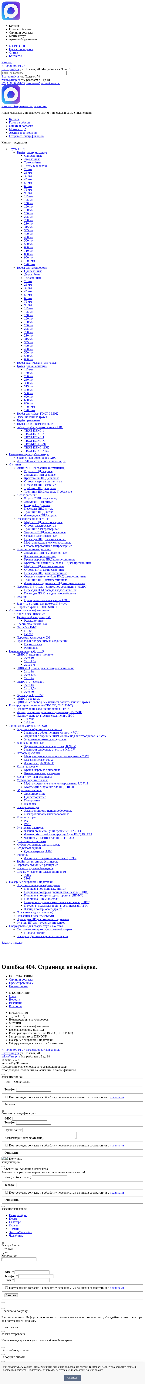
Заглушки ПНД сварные (40, 474)
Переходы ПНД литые (38, 508)
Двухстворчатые (34, 793)
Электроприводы (28, 807)
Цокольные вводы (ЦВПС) (26, 651)
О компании (17, 45)
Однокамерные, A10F (38, 851)
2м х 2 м (29, 664)
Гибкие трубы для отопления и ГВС (40, 427)
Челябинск (16, 1235)
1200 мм (29, 264)
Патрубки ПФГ (26, 627)
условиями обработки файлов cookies (81, 1370)
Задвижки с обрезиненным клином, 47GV (51, 732)
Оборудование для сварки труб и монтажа (36, 926)
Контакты (15, 56)
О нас (12, 996)
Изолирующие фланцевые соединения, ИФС (46, 715)
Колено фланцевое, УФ (31, 613)
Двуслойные (32, 159)
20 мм (28, 169)
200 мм (28, 213)
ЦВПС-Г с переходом (30, 681)
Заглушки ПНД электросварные (45, 532)
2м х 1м (29, 657)
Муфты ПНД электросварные (43, 522)
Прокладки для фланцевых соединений (42, 641)
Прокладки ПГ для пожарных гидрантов (43, 919)
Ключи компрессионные (40, 556)
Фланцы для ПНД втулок (40, 515)
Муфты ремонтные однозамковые (38, 844)
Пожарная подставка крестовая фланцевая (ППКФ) (57, 902)
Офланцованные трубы (32, 417)
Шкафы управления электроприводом (41, 871)
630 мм (28, 247)
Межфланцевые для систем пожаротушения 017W (56, 756)
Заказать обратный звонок (43, 83)
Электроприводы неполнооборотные (48, 810)
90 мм (28, 193)
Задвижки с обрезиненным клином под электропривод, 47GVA (65, 736)
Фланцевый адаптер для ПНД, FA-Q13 (49, 837)
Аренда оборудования (23, 132)
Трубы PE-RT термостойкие (35, 423)
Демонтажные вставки (31, 841)
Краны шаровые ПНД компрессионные (49, 559)
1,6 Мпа (29, 722)
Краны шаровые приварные (42, 769)
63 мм (28, 186)
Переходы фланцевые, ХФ (34, 637)
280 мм (28, 223)
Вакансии (15, 1002)
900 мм (28, 257)
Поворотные (32, 800)
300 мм (28, 383)
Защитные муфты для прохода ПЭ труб (42, 603)
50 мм (28, 182)
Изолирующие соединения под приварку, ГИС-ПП (49, 712)
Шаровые (30, 803)
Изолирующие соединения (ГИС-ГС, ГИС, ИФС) (41, 705)
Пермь (13, 1218)
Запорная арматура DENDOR (28, 725)
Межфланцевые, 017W (38, 759)
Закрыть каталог (12, 942)
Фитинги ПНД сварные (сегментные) (41, 467)
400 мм (28, 233)
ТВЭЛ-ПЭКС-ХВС (36, 450)
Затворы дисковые (28, 752)
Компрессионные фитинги (34, 549)
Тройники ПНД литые (38, 512)
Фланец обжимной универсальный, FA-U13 (52, 831)
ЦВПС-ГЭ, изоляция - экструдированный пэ (45, 668)
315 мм (28, 226)
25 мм (28, 172)
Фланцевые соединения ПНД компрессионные (54, 583)
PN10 (27, 820)
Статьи (13, 52)
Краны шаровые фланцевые (42, 773)
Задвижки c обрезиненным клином (39, 729)
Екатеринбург (10, 69)
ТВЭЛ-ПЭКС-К (34, 440)
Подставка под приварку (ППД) (45, 888)
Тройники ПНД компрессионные (45, 579)
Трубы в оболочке (35, 165)
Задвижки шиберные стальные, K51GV (49, 749)
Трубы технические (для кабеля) (37, 362)
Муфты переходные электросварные (47, 542)
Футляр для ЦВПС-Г (30, 695)
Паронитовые (33, 644)
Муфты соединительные (32, 780)
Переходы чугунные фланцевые (37, 864)
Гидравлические (34, 932)
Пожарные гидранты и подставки (31, 881)
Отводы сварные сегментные (43, 481)
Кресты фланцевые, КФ (32, 624)
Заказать (11, 1295)
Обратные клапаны (29, 790)
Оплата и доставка (21, 125)
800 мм (28, 254)
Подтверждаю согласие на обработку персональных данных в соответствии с (66, 1097)
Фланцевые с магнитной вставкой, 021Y (50, 858)
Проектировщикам (21, 49)
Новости (14, 999)
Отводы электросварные (40, 525)
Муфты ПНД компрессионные (44, 566)
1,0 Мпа (29, 719)
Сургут (13, 1225)
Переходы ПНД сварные (40, 484)
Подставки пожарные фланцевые (38, 885)
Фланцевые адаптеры (30, 827)
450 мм (28, 237)
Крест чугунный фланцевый (35, 776)
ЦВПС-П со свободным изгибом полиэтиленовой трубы (53, 702)
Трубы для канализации (32, 366)
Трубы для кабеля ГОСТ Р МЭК (37, 413)
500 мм (28, 240)
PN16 (27, 824)
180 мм (28, 210)
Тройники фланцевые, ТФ (34, 617)
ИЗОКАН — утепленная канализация (41, 461)
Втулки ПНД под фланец (40, 498)
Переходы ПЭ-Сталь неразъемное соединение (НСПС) (52, 586)
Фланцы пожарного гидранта (43, 909)
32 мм (28, 176)
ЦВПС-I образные (28, 698)
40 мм (28, 179)
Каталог (7, 62)
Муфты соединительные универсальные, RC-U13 (56, 783)
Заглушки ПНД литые (38, 501)
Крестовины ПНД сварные (41, 478)
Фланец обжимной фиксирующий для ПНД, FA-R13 (58, 834)
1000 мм (29, 260)
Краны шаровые (27, 766)
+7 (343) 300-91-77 (13, 65)
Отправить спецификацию (30, 106)
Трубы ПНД (17, 148)
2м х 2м (29, 678)
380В (27, 878)
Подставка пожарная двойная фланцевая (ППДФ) (56, 892)
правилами (117, 1097)
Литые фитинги (27, 495)
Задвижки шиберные (30, 742)
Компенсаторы (26, 817)
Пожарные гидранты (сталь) (35, 912)
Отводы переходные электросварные (48, 545)
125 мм (28, 199)
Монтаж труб (17, 129)
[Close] (3, 1074)
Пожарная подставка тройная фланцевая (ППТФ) (56, 905)
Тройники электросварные (41, 529)
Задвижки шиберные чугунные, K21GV (50, 746)
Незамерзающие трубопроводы (29, 454)
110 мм (28, 196)
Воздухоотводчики (29, 848)
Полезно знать (18, 986)
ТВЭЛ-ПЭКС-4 (34, 437)
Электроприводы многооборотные (46, 814)
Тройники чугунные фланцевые (37, 861)
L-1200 (28, 634)
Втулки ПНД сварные (38, 471)
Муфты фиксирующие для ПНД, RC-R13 (50, 786)
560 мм (28, 243)
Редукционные (33, 620)
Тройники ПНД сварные (40, 488)
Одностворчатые (35, 797)
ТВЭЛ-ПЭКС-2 (34, 434)
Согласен (72, 1377)
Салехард (15, 1222)
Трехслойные (32, 162)
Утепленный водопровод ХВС (36, 457)
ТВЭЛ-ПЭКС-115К (36, 447)
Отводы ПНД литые (37, 505)
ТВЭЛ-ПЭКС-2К (35, 444)
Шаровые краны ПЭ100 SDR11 (37, 607)
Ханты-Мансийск (20, 1232)
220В (27, 875)
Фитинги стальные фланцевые (29, 610)
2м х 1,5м (30, 661)
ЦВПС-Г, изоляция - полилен (35, 654)
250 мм (28, 220)
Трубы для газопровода (32, 267)
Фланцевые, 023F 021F (39, 763)
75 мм (28, 189)
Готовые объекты (20, 122)
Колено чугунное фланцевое (35, 868)
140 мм (28, 203)
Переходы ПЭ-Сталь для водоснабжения (50, 590)
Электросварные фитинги (33, 518)
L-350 (28, 630)
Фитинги (15, 464)
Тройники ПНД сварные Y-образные (48, 491)
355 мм (28, 230)
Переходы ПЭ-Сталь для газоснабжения (50, 593)
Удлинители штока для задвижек (45, 739)
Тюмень (14, 1228)
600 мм (28, 396)
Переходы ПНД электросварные (45, 539)
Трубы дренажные (28, 420)
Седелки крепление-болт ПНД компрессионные (55, 576)
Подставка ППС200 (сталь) (41, 898)
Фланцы (22, 596)
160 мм (28, 206)
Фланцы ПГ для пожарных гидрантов (41, 922)
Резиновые (31, 647)
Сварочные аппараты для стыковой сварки (44, 929)
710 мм (28, 250)
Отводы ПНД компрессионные (44, 569)
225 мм (28, 216)
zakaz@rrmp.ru (11, 79)
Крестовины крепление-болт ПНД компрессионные (57, 562)
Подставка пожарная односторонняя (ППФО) (53, 895)
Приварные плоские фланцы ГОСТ (47, 600)
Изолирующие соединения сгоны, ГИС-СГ (44, 708)
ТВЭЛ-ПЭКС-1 (34, 430)
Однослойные (33, 155)
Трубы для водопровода (32, 152)
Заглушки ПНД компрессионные (45, 552)
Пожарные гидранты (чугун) (35, 915)
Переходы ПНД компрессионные (45, 573)
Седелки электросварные (40, 535)
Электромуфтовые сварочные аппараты (42, 936)
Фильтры (22, 854)
